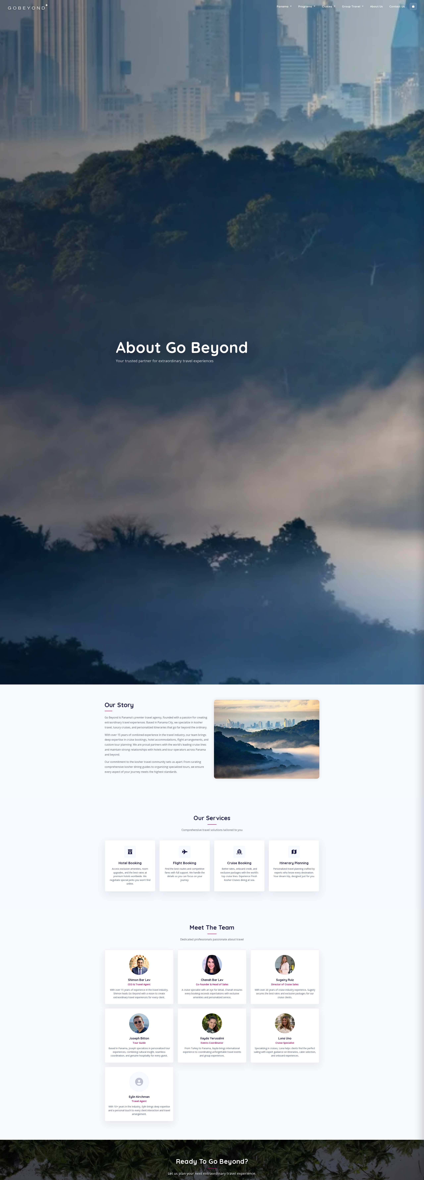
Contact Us (397, 6)
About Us (376, 6)
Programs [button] (305, 6)
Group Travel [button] (351, 6)
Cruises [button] (327, 6)
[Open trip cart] (413, 6)
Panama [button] (283, 6)
